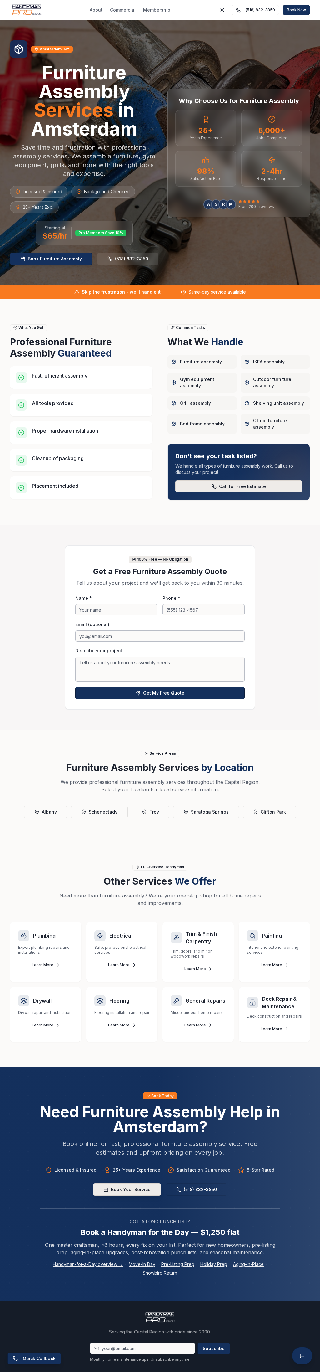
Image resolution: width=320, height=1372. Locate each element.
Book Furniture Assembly (55, 258)
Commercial (123, 10)
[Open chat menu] (302, 1355)
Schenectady (103, 811)
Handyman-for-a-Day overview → (88, 1264)
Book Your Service (131, 1189)
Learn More (42, 965)
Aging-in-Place (248, 1264)
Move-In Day (142, 1264)
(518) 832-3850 (260, 10)
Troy (154, 811)
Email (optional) (92, 624)
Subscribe (214, 1348)
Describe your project (98, 650)
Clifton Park (273, 811)
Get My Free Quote (163, 693)
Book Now (296, 10)
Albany (49, 811)
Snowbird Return (160, 1273)
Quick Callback (39, 1358)
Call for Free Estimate (242, 486)
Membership (156, 10)
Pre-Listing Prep (177, 1264)
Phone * (171, 598)
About (96, 10)
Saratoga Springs (210, 811)
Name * (83, 598)
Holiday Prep (213, 1264)
